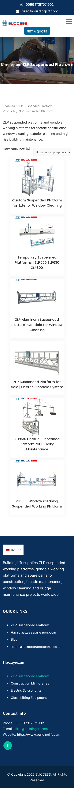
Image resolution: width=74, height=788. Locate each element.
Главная (9, 106)
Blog (14, 639)
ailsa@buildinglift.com (40, 11)
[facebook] (7, 745)
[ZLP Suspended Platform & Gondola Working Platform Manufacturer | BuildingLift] (15, 22)
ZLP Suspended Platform (30, 625)
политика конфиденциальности (36, 647)
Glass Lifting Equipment (29, 698)
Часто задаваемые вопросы (33, 632)
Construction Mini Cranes (30, 683)
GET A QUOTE (37, 31)
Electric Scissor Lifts (26, 690)
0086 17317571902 (40, 4)
